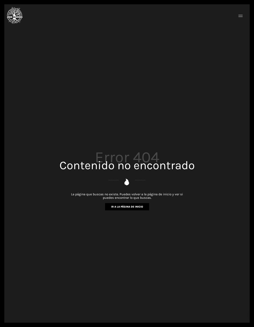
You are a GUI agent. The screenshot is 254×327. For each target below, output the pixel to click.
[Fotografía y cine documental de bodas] (14, 15)
